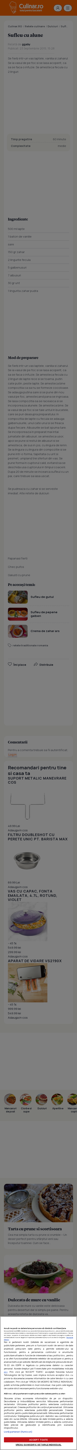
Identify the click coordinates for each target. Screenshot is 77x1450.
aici (6, 1371)
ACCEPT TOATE (38, 1439)
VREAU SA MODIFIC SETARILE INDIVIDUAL (38, 1444)
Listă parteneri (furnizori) (18, 1431)
